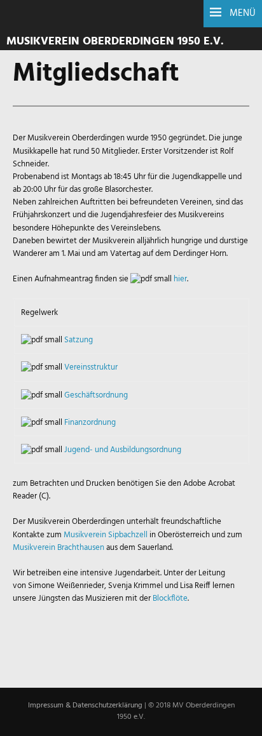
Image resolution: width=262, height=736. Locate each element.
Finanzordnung (90, 422)
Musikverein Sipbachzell (106, 535)
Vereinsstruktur (91, 367)
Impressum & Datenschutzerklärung (85, 705)
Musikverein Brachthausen (58, 547)
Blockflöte (170, 598)
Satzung (78, 340)
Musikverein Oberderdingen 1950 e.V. (115, 41)
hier (180, 279)
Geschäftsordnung (96, 395)
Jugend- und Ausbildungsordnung (122, 450)
